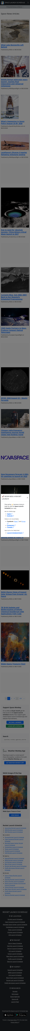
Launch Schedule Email (14, 533)
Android (10, 516)
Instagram (10, 525)
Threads (10, 527)
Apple (9, 514)
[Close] (27, 497)
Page (15, 521)
